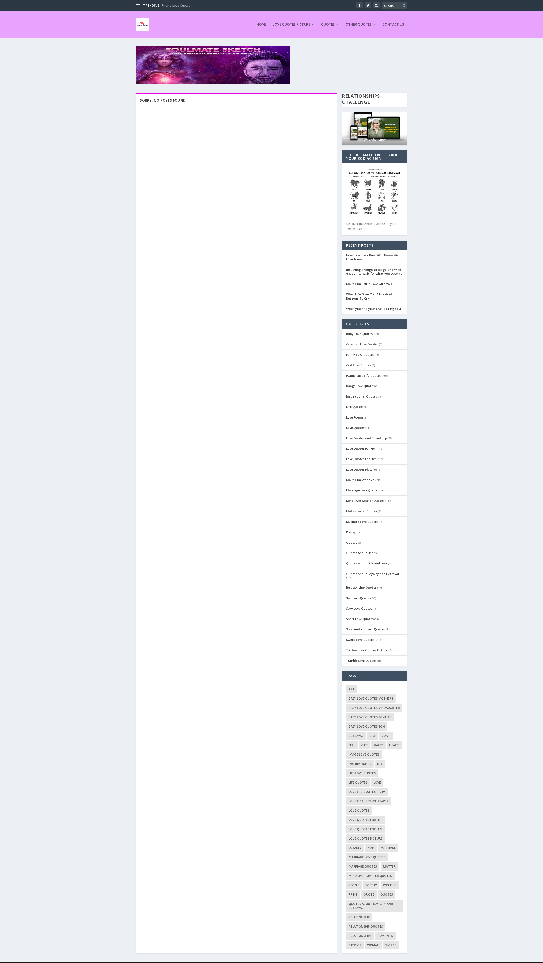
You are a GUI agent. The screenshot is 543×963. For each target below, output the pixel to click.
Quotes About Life (359, 553)
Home (261, 25)
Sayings (355, 945)
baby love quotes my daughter (374, 708)
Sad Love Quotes (358, 598)
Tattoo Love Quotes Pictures (367, 650)
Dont (385, 736)
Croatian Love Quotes (362, 344)
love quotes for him (365, 829)
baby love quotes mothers (371, 698)
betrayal (356, 736)
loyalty (355, 848)
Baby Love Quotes (359, 334)
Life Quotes (354, 407)
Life (380, 764)
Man (371, 848)
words (390, 945)
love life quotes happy (367, 792)
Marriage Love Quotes (362, 490)
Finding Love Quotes (176, 5)
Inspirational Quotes (361, 396)
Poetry (351, 532)
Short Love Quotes (360, 619)
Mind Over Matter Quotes (365, 501)
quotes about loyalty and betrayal (371, 906)
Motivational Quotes (361, 511)
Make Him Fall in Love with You (369, 284)
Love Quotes (355, 428)
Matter (389, 866)
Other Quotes (359, 25)
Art (352, 689)
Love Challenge (375, 139)
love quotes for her (365, 820)
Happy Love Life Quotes (363, 376)
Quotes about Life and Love (366, 563)
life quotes (358, 782)
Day (372, 736)
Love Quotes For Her (361, 449)
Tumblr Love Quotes (361, 661)
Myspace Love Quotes (362, 522)
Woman (373, 945)
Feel (352, 745)
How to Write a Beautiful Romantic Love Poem (372, 257)
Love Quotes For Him (361, 459)
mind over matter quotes (370, 876)
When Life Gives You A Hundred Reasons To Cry (369, 296)
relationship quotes (366, 926)
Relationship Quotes (361, 587)
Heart (394, 745)
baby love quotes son (367, 726)
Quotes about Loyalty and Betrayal (372, 574)
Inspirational (360, 764)
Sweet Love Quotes (360, 640)
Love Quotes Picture (291, 25)
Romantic (386, 936)
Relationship (359, 917)
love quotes (359, 810)
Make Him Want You (361, 480)
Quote (369, 894)
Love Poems (354, 417)
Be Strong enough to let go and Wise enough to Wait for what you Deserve (374, 272)
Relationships (360, 936)
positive (389, 885)
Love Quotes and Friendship (366, 438)
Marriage (388, 848)
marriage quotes (363, 866)
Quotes (328, 25)
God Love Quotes (358, 365)
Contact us (393, 25)
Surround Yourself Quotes (365, 629)
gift (364, 745)
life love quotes (362, 773)
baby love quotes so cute (370, 717)
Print (353, 894)
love (377, 782)
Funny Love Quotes (360, 355)
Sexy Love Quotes (359, 608)
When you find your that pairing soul (373, 309)
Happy (378, 745)
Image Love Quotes (360, 386)
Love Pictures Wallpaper (368, 801)
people (354, 885)
